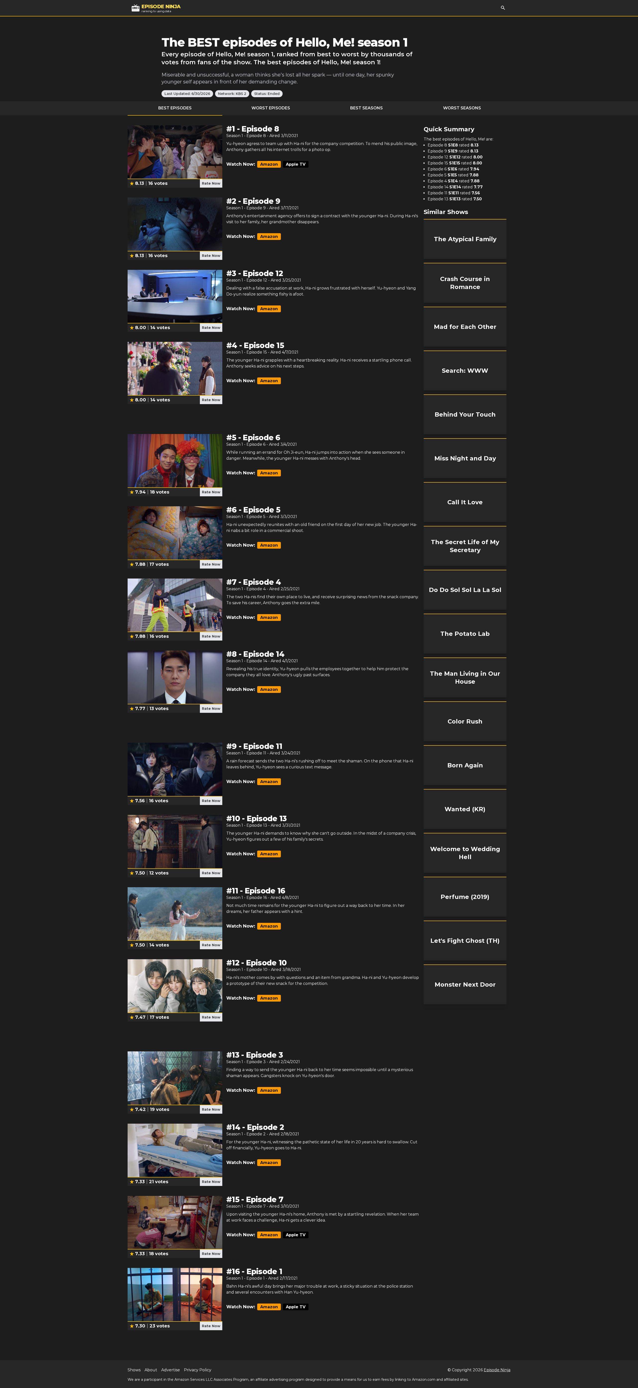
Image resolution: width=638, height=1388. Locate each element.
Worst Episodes (270, 108)
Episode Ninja (497, 1370)
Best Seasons (366, 108)
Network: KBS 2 (232, 93)
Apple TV (296, 164)
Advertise (170, 1370)
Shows (134, 1370)
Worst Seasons (462, 108)
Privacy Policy (197, 1370)
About (151, 1370)
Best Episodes (175, 108)
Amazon (269, 164)
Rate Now (211, 183)
